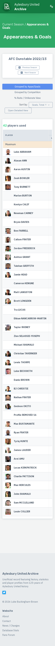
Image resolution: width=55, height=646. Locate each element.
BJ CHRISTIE (21, 388)
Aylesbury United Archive (20, 573)
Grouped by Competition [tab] (27, 92)
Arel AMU (19, 458)
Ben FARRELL (21, 230)
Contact (6, 621)
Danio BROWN (21, 379)
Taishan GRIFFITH (24, 265)
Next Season (30, 72)
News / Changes (11, 625)
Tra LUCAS (19, 309)
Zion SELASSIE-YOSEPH (27, 336)
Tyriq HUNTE (21, 441)
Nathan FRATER (22, 397)
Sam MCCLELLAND (24, 502)
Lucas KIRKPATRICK (25, 467)
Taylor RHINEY (22, 327)
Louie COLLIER (22, 511)
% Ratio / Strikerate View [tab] (27, 97)
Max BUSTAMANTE (24, 423)
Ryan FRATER (21, 432)
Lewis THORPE (22, 362)
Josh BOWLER (21, 178)
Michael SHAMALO (24, 344)
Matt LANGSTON (23, 292)
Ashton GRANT (22, 257)
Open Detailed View (18, 110)
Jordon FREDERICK (24, 248)
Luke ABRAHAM (22, 151)
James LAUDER (22, 450)
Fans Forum (8, 634)
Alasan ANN (20, 160)
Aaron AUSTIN (22, 169)
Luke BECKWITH (23, 371)
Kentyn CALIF (21, 204)
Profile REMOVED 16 (25, 415)
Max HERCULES (22, 485)
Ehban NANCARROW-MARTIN (30, 318)
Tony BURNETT (22, 186)
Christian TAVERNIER (25, 353)
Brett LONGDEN (22, 300)
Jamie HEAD (20, 274)
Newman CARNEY (23, 213)
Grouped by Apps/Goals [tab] (27, 86)
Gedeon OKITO (22, 406)
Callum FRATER (22, 239)
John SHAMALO (22, 493)
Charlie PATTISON (24, 476)
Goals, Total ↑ (39, 104)
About (5, 616)
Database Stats (10, 630)
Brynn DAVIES (21, 222)
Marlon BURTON (23, 195)
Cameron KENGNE (24, 283)
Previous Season (29, 67)
